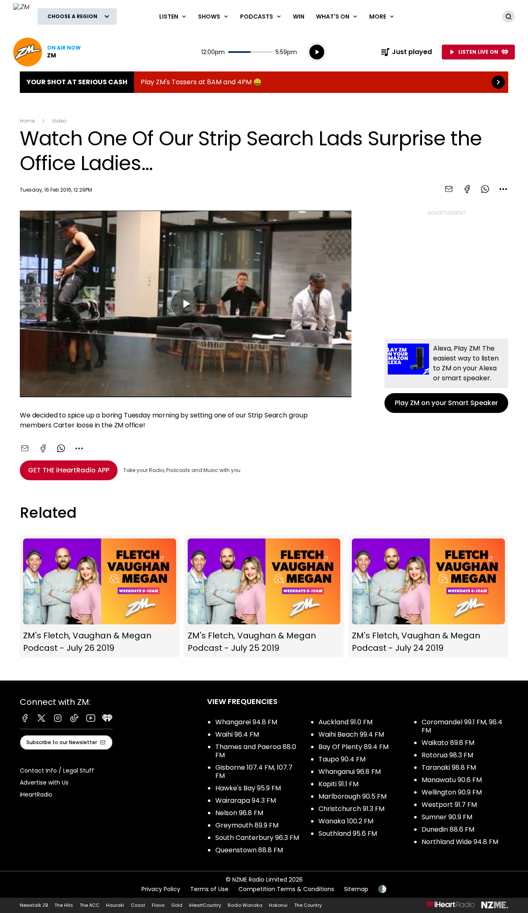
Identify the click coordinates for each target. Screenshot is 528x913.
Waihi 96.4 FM (237, 734)
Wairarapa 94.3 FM (245, 800)
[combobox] (503, 189)
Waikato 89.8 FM (448, 742)
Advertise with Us (44, 782)
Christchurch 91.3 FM (351, 808)
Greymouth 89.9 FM (246, 825)
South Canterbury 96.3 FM (257, 837)
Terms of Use (209, 889)
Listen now (47, 52)
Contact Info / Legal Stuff (57, 770)
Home (27, 120)
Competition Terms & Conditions (286, 889)
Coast (138, 905)
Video (59, 120)
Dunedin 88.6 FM (448, 829)
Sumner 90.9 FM (447, 817)
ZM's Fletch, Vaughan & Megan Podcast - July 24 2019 (428, 596)
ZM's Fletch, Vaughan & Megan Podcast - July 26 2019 (99, 596)
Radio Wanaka (245, 905)
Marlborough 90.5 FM (352, 796)
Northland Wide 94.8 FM (460, 842)
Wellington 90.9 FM (452, 792)
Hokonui (278, 905)
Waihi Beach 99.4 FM (351, 734)
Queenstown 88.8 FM (249, 850)
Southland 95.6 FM (347, 833)
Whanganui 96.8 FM (349, 771)
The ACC (89, 905)
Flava (158, 905)
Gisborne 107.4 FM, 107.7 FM (253, 771)
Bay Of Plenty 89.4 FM (353, 747)
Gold (176, 905)
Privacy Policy (160, 889)
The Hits (63, 905)
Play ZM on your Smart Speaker (446, 376)
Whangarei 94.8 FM (246, 722)
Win (298, 16)
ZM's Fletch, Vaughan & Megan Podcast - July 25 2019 (264, 596)
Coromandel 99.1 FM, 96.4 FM (462, 726)
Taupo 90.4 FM (341, 759)
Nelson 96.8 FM (239, 813)
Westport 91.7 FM (449, 804)
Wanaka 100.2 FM (345, 821)
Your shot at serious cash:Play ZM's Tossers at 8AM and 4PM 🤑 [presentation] (264, 82)
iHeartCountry (205, 905)
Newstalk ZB (34, 905)
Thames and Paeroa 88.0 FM (255, 751)
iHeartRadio (36, 794)
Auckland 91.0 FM (345, 722)
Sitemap (356, 889)
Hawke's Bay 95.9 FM (248, 788)
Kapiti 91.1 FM (338, 784)
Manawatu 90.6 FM (452, 780)
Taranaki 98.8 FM (449, 767)
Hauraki (115, 905)
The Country (308, 905)
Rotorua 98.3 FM (447, 755)
